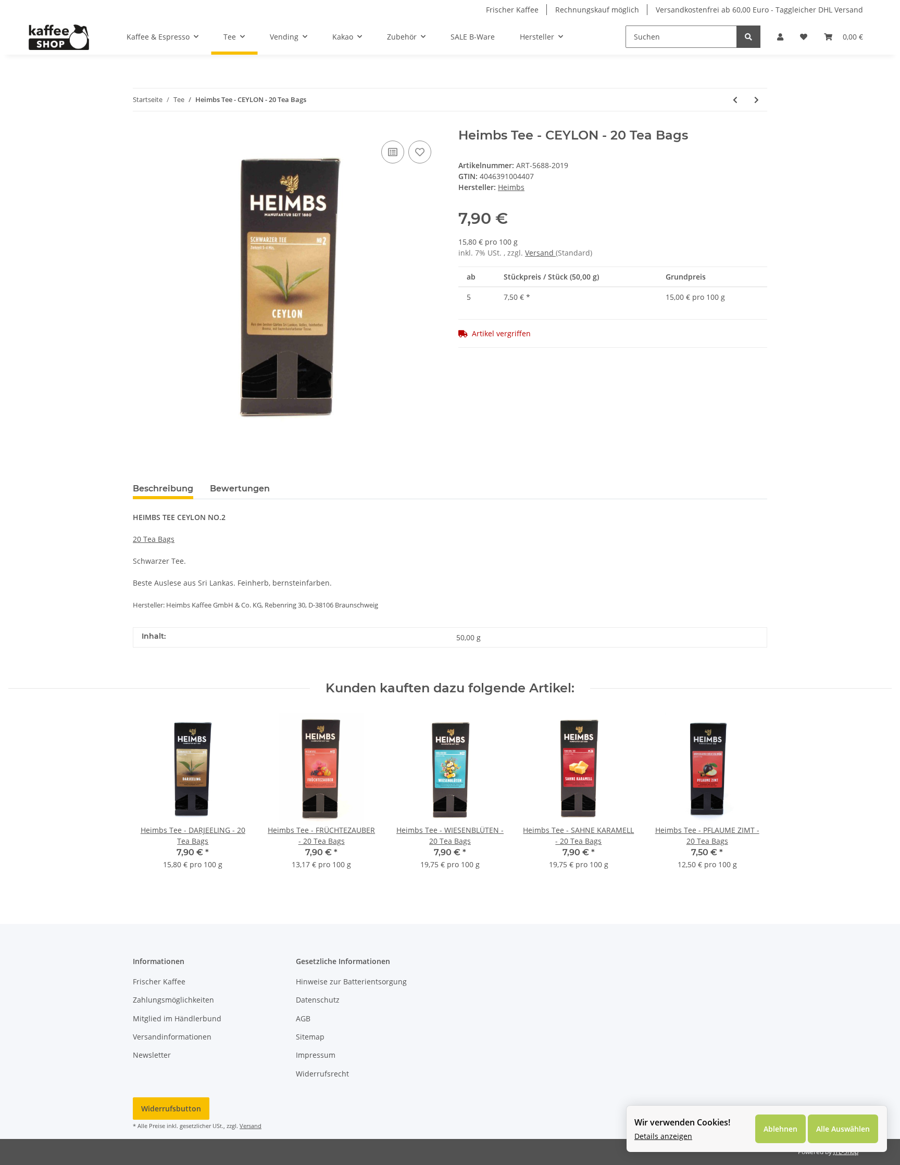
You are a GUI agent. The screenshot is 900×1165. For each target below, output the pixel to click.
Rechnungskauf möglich (597, 10)
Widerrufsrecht (322, 1074)
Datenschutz (318, 1000)
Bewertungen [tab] (240, 488)
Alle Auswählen (843, 1129)
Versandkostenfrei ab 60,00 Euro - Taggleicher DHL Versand (759, 10)
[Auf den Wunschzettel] (419, 152)
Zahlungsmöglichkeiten (173, 1000)
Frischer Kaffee (512, 10)
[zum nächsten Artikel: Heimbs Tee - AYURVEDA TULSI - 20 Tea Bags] (756, 99)
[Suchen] (748, 37)
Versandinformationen (172, 1037)
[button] (780, 37)
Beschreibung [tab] (163, 488)
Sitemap (310, 1037)
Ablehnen (780, 1129)
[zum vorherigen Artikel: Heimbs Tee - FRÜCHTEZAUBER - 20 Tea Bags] (735, 99)
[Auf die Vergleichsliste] (392, 152)
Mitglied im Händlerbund (177, 1018)
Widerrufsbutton (171, 1108)
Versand (540, 253)
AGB (303, 1018)
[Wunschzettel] (804, 37)
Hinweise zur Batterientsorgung (351, 981)
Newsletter (152, 1055)
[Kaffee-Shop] (59, 37)
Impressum (315, 1055)
